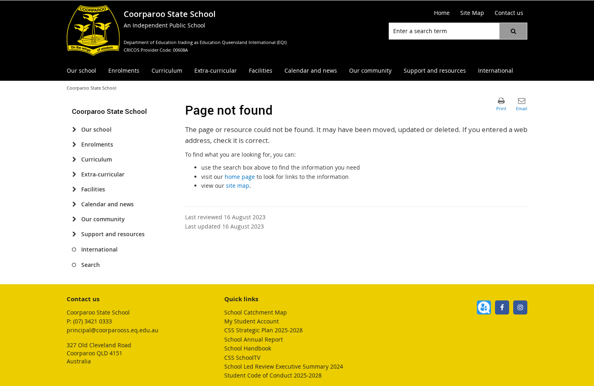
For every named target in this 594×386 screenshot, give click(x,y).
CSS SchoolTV (242, 357)
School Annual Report (253, 339)
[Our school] (74, 129)
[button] (513, 31)
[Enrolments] (74, 144)
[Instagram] (520, 307)
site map (237, 185)
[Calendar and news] (74, 204)
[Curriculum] (74, 159)
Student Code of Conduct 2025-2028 (273, 375)
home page (240, 176)
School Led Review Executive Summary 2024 (283, 366)
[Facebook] (502, 307)
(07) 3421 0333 (92, 321)
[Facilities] (74, 189)
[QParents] (484, 307)
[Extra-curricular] (74, 174)
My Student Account (251, 321)
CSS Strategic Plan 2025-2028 (263, 330)
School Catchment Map (255, 312)
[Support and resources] (74, 234)
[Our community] (74, 219)
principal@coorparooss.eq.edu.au (112, 330)
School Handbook (247, 348)
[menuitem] (81, 71)
